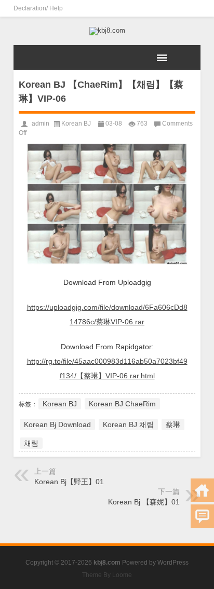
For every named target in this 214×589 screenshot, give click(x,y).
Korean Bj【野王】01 (69, 481)
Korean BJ (76, 123)
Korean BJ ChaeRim (122, 404)
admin (40, 123)
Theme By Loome (107, 575)
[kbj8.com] (107, 31)
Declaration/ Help (38, 8)
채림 (31, 443)
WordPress (173, 562)
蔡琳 (173, 424)
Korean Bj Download (57, 424)
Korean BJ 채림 (128, 424)
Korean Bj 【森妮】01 (144, 502)
